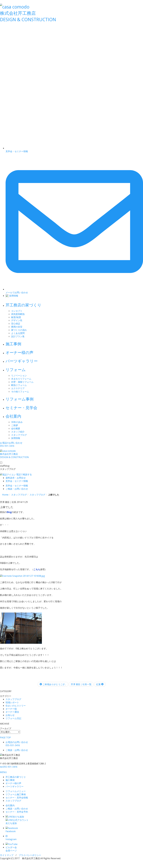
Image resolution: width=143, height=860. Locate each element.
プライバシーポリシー (30, 855)
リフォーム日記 (13, 718)
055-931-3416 (8, 766)
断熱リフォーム (19, 385)
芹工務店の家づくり (23, 305)
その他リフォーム (20, 391)
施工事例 (13, 343)
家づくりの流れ (19, 329)
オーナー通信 (12, 711)
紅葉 (98, 684)
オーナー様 (11, 708)
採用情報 (15, 438)
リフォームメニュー (16, 791)
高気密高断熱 (18, 314)
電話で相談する (24, 474)
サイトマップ (6, 855)
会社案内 (13, 416)
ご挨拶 (14, 425)
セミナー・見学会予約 (17, 811)
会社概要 (15, 428)
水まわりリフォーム (21, 378)
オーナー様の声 (19, 352)
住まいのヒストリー (16, 705)
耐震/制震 (16, 317)
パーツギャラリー (22, 361)
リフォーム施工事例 (16, 794)
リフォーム (16, 369)
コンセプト (16, 310)
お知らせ (10, 715)
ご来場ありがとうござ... (54, 684)
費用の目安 (16, 326)
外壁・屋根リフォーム (22, 381)
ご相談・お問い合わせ (17, 808)
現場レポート (12, 702)
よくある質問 (18, 333)
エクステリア (18, 388)
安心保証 (15, 323)
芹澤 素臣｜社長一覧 (81, 684)
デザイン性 (16, 320)
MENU (3, 772)
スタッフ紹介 (18, 431)
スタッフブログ (19, 434)
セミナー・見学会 (21, 407)
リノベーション (19, 375)
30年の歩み (17, 422)
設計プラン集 (18, 336)
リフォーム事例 (20, 399)
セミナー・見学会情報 (17, 797)
